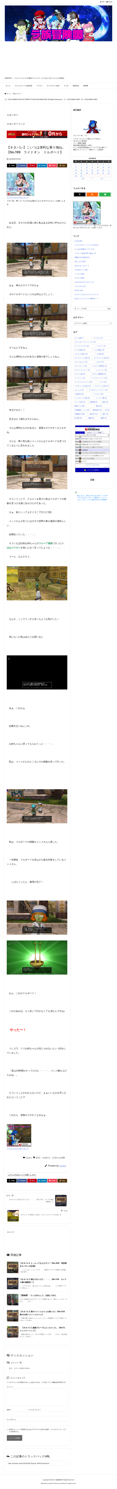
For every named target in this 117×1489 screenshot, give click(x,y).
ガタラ (38, 1157)
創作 (105, 402)
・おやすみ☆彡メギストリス (83, 282)
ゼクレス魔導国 (99, 374)
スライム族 (80, 374)
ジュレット (101, 370)
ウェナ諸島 (80, 350)
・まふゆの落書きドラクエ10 (83, 249)
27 (103, 173)
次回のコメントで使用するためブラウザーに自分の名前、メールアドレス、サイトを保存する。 (37, 1430)
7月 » (102, 178)
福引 (105, 414)
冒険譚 (93, 402)
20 (103, 170)
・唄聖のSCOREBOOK (81, 257)
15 (76, 170)
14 (109, 167)
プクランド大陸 (102, 386)
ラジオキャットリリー (98, 390)
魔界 (104, 418)
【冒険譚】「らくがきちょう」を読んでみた (38, 1295)
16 (81, 170)
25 (92, 173)
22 (76, 173)
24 (87, 173)
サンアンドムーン (82, 370)
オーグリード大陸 (101, 358)
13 (103, 167)
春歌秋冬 (97, 410)
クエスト (18, 93)
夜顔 (99, 406)
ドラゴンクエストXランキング (18, 197)
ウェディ (101, 346)
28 (109, 173)
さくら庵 (79, 338)
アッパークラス (82, 346)
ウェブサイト (11, 1419)
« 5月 (82, 178)
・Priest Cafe (78, 290)
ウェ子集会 (99, 350)
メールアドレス (34, 1410)
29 (76, 176)
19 (97, 170)
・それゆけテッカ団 (80, 270)
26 (98, 173)
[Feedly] (105, 194)
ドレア (102, 382)
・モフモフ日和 (78, 278)
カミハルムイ (81, 362)
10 (87, 167)
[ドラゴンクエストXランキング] (20, 184)
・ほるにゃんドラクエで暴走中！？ (86, 298)
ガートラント (81, 366)
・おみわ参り (78, 241)
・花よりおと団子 (79, 261)
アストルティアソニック (85, 342)
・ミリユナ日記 (78, 274)
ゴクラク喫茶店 (100, 366)
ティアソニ (80, 378)
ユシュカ (79, 390)
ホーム (8, 93)
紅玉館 (78, 418)
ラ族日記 (79, 394)
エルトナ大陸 (81, 354)
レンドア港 (101, 398)
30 (81, 176)
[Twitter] (80, 194)
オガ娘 (100, 354)
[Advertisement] (58, 60)
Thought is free (70, 1483)
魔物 (91, 418)
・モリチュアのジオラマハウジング (86, 294)
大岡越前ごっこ (82, 410)
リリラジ (98, 394)
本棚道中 (80, 414)
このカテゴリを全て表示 (92, 465)
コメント (10, 1387)
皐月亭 (93, 414)
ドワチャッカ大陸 (58, 1157)
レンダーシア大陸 (82, 398)
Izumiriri (63, 1166)
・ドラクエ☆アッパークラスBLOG (85, 245)
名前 (9, 1410)
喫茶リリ (80, 406)
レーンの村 (80, 402)
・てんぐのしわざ (79, 286)
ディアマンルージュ (83, 382)
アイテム (98, 338)
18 (92, 170)
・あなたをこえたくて (81, 266)
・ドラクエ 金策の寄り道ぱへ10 (84, 253)
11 (92, 167)
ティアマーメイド (99, 378)
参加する (106, 467)
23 (81, 173)
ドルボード (46, 1157)
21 (108, 170)
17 (87, 170)
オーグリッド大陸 (82, 358)
